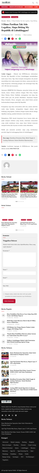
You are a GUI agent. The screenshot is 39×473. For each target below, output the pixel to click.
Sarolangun (15, 457)
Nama (5, 269)
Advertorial (5, 219)
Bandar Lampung (15, 442)
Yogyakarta (5, 460)
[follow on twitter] (12, 415)
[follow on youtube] (9, 415)
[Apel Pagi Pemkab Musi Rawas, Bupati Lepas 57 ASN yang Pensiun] (5, 367)
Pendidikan (13, 454)
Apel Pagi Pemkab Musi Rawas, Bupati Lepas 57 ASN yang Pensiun (28, 223)
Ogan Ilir (12, 451)
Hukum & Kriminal (7, 448)
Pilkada (20, 454)
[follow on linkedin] (16, 415)
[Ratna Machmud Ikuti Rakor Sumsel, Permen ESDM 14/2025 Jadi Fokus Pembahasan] (5, 375)
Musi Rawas (29, 7)
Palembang (5, 454)
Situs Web (6, 286)
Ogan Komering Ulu (23, 451)
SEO (22, 457)
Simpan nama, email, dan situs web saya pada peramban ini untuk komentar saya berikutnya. (18, 295)
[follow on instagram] (6, 415)
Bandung (24, 442)
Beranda (4, 7)
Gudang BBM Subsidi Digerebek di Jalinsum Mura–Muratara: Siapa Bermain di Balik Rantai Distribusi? (28, 195)
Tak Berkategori (30, 457)
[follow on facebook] (2, 415)
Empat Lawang (32, 445)
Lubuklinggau (15, 17)
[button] (33, 2)
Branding (16, 445)
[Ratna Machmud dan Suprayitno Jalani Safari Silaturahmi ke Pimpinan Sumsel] (5, 358)
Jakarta (17, 448)
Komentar (6, 250)
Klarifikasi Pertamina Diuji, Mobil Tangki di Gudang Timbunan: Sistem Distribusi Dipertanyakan (9, 195)
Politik (26, 454)
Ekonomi (23, 445)
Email (5, 277)
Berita (8, 21)
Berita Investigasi (16, 7)
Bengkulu (31, 442)
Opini (31, 451)
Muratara (33, 448)
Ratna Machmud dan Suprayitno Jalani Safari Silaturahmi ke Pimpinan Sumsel (9, 224)
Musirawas (13, 191)
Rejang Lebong (6, 457)
